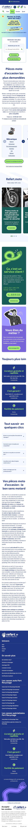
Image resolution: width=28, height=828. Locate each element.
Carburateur (11, 155)
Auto (3, 644)
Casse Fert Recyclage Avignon (9, 695)
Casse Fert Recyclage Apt (8, 703)
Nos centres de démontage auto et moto (12, 673)
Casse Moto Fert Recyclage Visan (10, 719)
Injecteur (11, 148)
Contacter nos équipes (7, 670)
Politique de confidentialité (14, 803)
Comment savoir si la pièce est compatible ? (11, 444)
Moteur (12, 153)
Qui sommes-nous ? (7, 659)
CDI (12, 151)
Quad (3, 651)
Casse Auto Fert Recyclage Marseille (11, 687)
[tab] (12, 236)
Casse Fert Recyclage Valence (9, 700)
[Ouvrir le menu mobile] (25, 7)
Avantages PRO (6, 665)
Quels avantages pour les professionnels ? (9, 470)
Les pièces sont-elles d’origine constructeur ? (11, 462)
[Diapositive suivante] (25, 2)
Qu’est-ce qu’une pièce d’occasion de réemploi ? (12, 436)
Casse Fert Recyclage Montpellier (10, 692)
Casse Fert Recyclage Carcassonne (10, 689)
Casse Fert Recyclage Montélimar (10, 705)
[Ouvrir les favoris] (18, 7)
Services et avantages (7, 662)
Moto (3, 646)
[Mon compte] (15, 7)
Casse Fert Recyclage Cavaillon (9, 697)
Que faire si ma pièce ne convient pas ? (11, 453)
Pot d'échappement (11, 146)
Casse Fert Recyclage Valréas (9, 708)
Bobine (12, 141)
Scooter (4, 649)
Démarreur (11, 144)
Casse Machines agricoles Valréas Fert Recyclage (11, 722)
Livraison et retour (6, 668)
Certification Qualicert (7, 676)
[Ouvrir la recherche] (3, 11)
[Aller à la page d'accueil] (7, 7)
